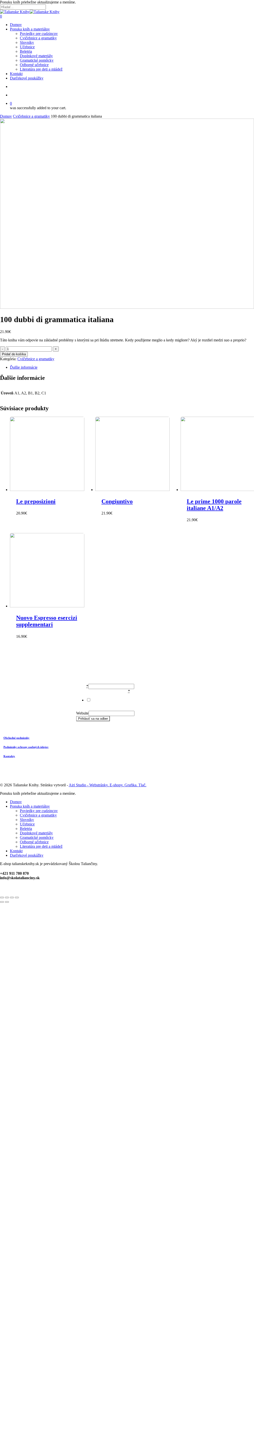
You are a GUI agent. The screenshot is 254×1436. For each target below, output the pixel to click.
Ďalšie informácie (23, 367)
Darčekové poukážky (26, 855)
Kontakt (16, 851)
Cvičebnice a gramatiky (31, 116)
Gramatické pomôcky (37, 837)
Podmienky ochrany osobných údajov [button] (26, 746)
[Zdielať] (7, 897)
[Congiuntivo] (136, 454)
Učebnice (27, 824)
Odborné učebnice (34, 842)
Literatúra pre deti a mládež (41, 846)
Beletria (26, 828)
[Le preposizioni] (51, 454)
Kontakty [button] (9, 756)
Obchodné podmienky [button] (16, 737)
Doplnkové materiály (36, 833)
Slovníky (27, 820)
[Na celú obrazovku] (12, 897)
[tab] (132, 367)
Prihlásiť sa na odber (93, 718)
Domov (6, 116)
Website (82, 713)
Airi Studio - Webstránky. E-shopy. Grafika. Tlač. (107, 785)
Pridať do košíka (14, 354)
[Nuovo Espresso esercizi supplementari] (51, 570)
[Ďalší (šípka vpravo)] (7, 902)
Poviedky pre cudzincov (39, 811)
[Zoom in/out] (17, 897)
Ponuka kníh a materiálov (30, 806)
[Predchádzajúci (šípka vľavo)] (2, 902)
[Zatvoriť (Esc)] (2, 897)
